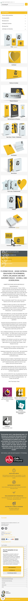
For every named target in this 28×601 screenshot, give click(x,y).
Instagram (6, 528)
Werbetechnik (5, 21)
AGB (3, 587)
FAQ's (3, 265)
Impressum (4, 585)
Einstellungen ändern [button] (12, 573)
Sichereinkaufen (8, 592)
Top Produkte (5, 12)
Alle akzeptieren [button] (12, 567)
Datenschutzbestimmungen (7, 579)
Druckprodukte (5, 18)
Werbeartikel (5, 26)
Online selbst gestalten (7, 15)
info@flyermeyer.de (8, 534)
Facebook (2, 528)
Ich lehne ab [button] (12, 570)
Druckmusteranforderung (7, 581)
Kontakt (3, 583)
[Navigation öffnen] (26, 4)
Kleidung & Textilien (6, 23)
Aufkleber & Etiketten (7, 29)
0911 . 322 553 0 (8, 532)
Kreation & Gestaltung (6, 576)
